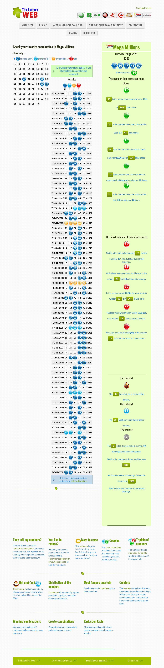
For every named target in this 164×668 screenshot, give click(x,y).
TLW (37, 661)
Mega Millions (126, 47)
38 (110, 174)
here (141, 661)
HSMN (110, 661)
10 (109, 99)
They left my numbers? (27, 539)
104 (131, 158)
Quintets (124, 582)
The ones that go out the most (106, 25)
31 (109, 194)
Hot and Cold (27, 582)
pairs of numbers (113, 547)
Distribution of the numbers (59, 584)
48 (116, 394)
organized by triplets (137, 553)
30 (109, 124)
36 (119, 299)
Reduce (43, 25)
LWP (75, 661)
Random (73, 33)
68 (125, 133)
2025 (126, 465)
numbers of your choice (23, 549)
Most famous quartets (97, 582)
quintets (127, 588)
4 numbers (104, 588)
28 (117, 279)
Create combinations (61, 621)
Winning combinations (27, 621)
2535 (122, 108)
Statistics (89, 33)
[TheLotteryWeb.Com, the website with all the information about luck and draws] (25, 12)
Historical (27, 25)
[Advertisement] (126, 218)
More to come (89, 539)
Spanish (140, 8)
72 (137, 253)
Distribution (53, 592)
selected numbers (79, 481)
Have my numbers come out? (68, 25)
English (147, 8)
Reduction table (93, 621)
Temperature (135, 25)
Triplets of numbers (142, 541)
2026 (132, 481)
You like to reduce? (54, 541)
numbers (84, 546)
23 (111, 338)
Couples (114, 540)
